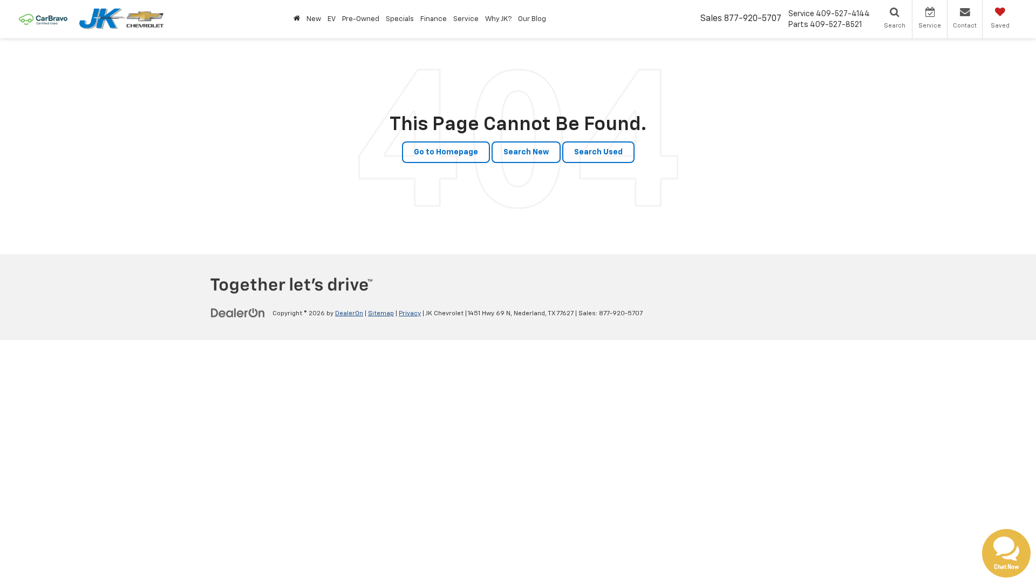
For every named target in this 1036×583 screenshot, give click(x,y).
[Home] (296, 19)
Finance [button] (433, 19)
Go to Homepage (446, 152)
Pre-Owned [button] (360, 19)
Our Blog (532, 19)
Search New (526, 152)
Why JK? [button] (498, 19)
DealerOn (349, 313)
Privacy (410, 313)
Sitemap (381, 313)
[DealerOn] (237, 313)
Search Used (598, 152)
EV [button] (332, 19)
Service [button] (466, 19)
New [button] (313, 19)
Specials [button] (400, 19)
